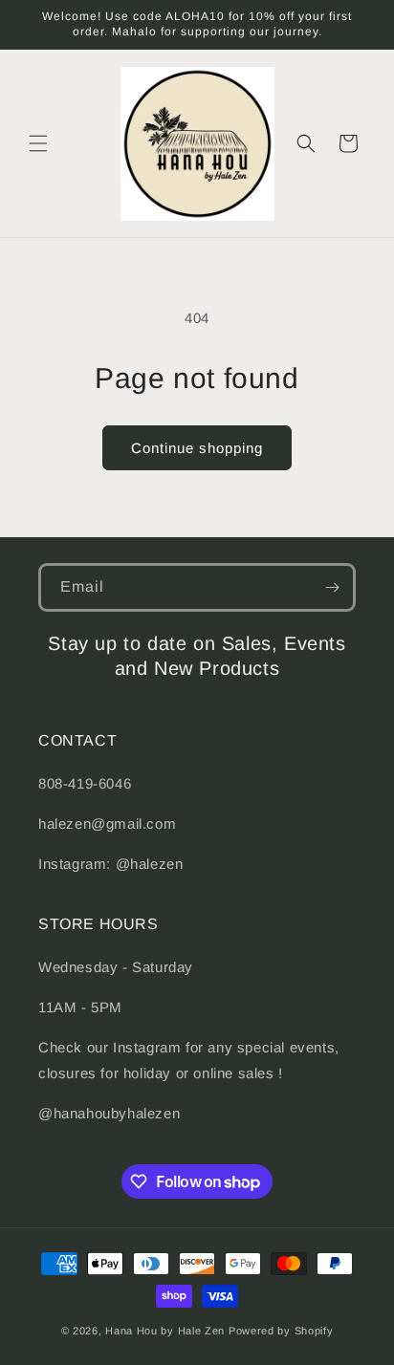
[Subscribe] (332, 587)
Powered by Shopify (281, 1330)
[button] (38, 143)
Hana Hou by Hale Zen (167, 1330)
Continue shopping (197, 448)
